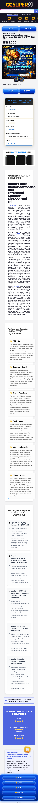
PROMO (20, 777)
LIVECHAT (20, 792)
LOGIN (10, 29)
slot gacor (15, 286)
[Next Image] (34, 62)
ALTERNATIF (20, 797)
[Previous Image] (3, 62)
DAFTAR (28, 29)
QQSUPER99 (12, 205)
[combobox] (17, 11)
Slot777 (17, 234)
